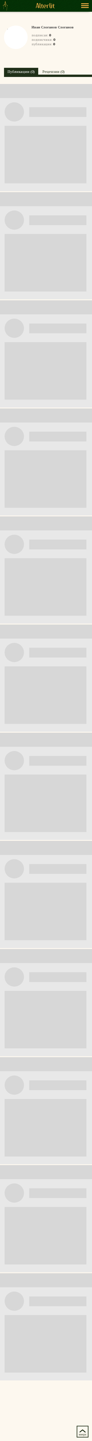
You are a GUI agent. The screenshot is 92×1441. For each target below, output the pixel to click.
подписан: (41, 35)
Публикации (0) (21, 71)
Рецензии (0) (53, 71)
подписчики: (43, 39)
